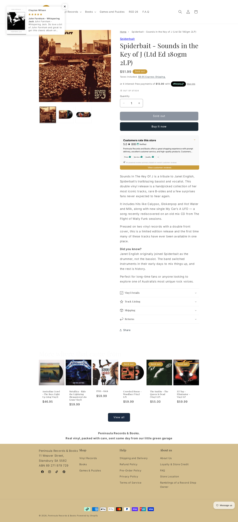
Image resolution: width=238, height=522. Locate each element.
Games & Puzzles (90, 470)
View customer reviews (159, 167)
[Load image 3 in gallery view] (84, 115)
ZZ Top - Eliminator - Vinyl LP (183, 394)
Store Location (169, 476)
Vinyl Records (88, 458)
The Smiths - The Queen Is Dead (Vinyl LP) (159, 394)
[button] (70, 12)
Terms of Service (131, 482)
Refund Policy (129, 464)
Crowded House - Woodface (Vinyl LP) (132, 394)
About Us (166, 458)
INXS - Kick (102, 391)
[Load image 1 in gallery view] (48, 115)
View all (119, 417)
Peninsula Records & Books (62, 515)
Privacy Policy (129, 476)
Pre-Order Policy (131, 470)
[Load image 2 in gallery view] (66, 115)
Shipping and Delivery (134, 458)
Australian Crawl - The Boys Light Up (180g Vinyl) (51, 394)
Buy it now (159, 126)
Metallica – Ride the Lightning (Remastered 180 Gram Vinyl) (78, 395)
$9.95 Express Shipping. (152, 76)
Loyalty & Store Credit (174, 464)
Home (123, 31)
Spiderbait (127, 38)
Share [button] (127, 330)
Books (83, 464)
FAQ (162, 470)
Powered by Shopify (87, 515)
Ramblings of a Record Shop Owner (178, 485)
